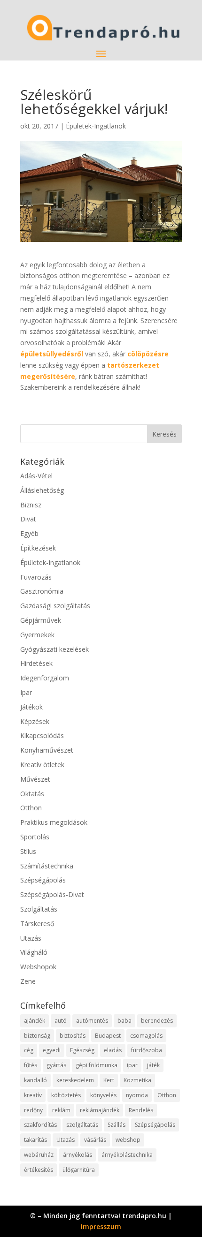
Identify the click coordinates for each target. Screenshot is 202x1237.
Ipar (26, 692)
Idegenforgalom (44, 677)
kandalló (35, 1080)
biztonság (37, 1036)
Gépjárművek (40, 620)
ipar (132, 1065)
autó (60, 1021)
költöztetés (66, 1095)
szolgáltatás (82, 1125)
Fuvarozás (36, 577)
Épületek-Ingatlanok (96, 125)
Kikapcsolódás (42, 735)
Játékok (31, 706)
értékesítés (38, 1170)
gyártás (56, 1065)
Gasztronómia (41, 591)
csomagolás (146, 1036)
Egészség (82, 1050)
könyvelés (103, 1095)
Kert (108, 1080)
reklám (61, 1110)
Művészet (35, 779)
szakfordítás (40, 1125)
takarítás (35, 1140)
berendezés (157, 1021)
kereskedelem (75, 1080)
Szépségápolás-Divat (52, 894)
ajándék (34, 1021)
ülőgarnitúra (78, 1170)
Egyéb (29, 533)
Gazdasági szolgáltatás (55, 605)
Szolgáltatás (38, 909)
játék (153, 1065)
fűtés (30, 1065)
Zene (28, 981)
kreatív (33, 1095)
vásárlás (95, 1140)
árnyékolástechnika (127, 1155)
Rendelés (141, 1110)
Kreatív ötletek (42, 764)
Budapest (108, 1036)
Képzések (34, 721)
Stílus (28, 851)
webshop (128, 1140)
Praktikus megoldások (53, 822)
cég (28, 1050)
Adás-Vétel (36, 475)
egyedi (52, 1050)
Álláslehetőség (42, 490)
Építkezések (38, 547)
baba (124, 1021)
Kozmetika (137, 1080)
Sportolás (34, 836)
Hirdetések (36, 663)
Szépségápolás (43, 879)
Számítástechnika (46, 865)
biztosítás (72, 1036)
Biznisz (30, 504)
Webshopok (38, 966)
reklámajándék (99, 1110)
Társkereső (37, 923)
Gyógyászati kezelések (54, 649)
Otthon (31, 807)
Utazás (30, 938)
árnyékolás (77, 1155)
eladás (113, 1050)
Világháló (33, 952)
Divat (28, 518)
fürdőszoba (146, 1050)
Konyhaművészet (46, 750)
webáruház (39, 1155)
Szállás (116, 1125)
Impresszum (101, 1226)
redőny (33, 1110)
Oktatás (32, 793)
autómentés (92, 1021)
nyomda (137, 1095)
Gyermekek (37, 634)
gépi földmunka (96, 1065)
